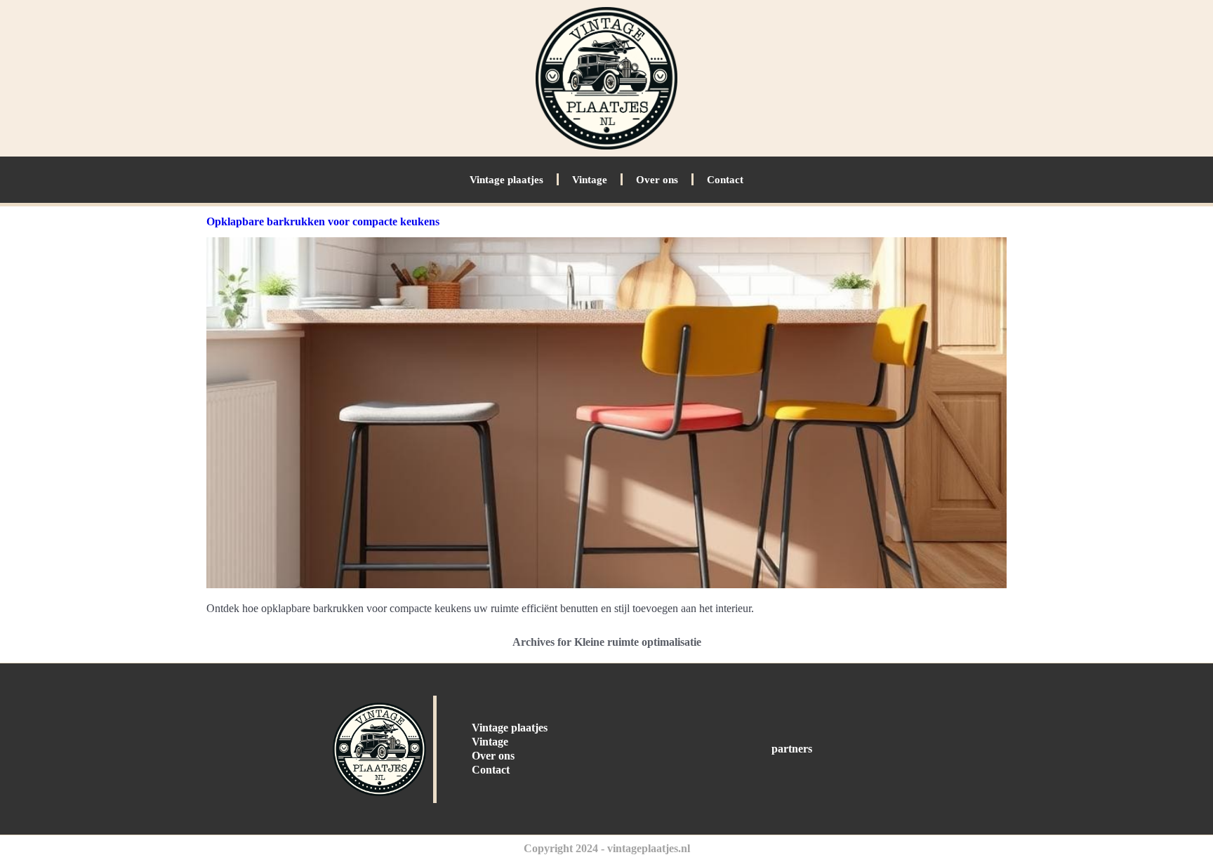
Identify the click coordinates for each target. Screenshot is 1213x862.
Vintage (589, 179)
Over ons (657, 179)
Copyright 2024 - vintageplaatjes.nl (607, 848)
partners (791, 749)
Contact (725, 179)
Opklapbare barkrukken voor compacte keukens (322, 221)
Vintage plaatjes (506, 179)
